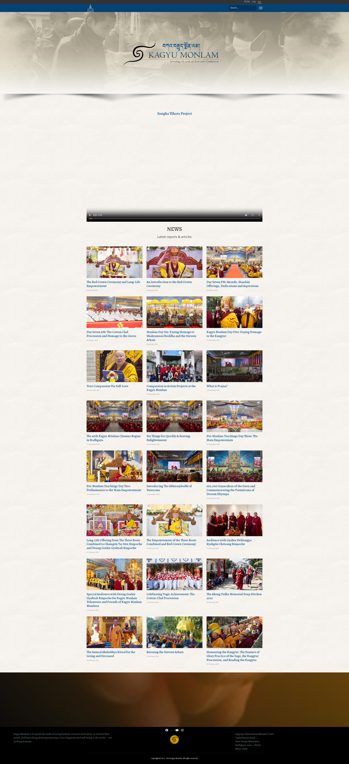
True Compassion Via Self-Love (107, 386)
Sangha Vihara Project (174, 113)
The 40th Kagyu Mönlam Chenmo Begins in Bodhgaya (114, 438)
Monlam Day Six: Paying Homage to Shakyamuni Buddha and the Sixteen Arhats (171, 336)
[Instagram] (182, 730)
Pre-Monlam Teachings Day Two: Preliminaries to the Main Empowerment (114, 488)
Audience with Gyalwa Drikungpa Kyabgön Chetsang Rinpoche (229, 542)
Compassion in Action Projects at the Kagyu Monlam (171, 388)
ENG (259, 2)
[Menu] (260, 8)
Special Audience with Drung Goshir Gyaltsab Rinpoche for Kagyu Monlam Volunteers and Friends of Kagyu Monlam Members (114, 600)
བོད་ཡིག (247, 2)
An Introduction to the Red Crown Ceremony (169, 284)
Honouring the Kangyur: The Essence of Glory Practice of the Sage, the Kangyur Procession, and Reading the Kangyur (233, 656)
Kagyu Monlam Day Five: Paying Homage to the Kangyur (234, 334)
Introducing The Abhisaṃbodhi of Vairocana (169, 488)
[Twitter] (172, 730)
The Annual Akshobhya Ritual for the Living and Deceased (111, 654)
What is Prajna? (217, 386)
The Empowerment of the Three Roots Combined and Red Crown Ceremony (171, 542)
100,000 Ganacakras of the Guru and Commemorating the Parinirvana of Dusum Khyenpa (231, 490)
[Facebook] (167, 730)
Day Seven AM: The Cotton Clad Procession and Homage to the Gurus (111, 334)
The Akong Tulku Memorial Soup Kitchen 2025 (234, 596)
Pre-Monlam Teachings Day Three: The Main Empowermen (232, 438)
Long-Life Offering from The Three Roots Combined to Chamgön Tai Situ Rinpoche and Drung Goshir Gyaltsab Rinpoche (114, 544)
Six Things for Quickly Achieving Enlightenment (168, 438)
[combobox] (242, 7)
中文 (254, 2)
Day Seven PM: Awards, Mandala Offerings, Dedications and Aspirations (233, 284)
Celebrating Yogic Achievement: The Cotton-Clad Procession (171, 596)
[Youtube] (176, 730)
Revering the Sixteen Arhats (165, 652)
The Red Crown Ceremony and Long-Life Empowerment (113, 284)
